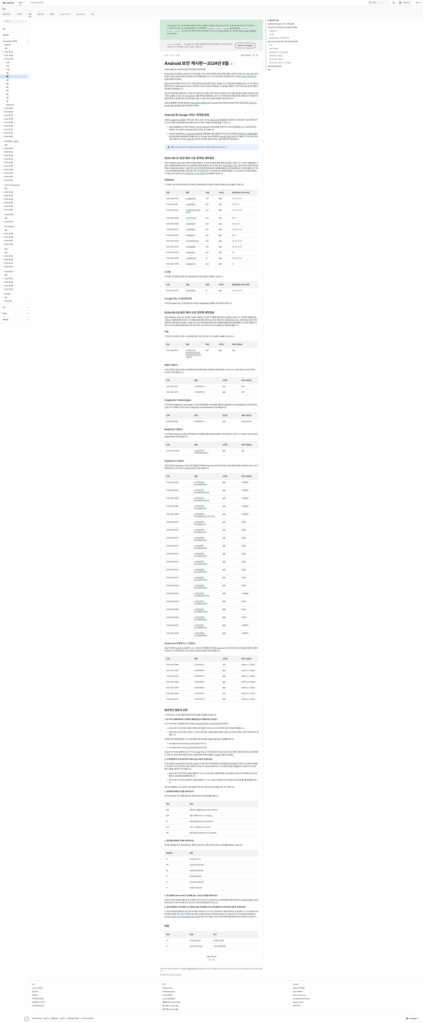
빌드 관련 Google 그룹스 (170, 1006)
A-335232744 (190, 264)
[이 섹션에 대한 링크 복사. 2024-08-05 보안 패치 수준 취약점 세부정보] (216, 312)
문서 (20, 3)
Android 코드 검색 (37, 3)
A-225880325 (191, 199)
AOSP (166, 55)
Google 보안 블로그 (169, 999)
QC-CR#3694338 (200, 635)
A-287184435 (190, 291)
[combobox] (379, 3)
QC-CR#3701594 (200, 492)
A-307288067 (191, 241)
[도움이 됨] (253, 55)
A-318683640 (190, 247)
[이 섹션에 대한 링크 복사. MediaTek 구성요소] (185, 429)
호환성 (52, 14)
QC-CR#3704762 (200, 588)
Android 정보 (36, 1018)
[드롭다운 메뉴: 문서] (25, 2)
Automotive (80, 14)
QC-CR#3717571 (200, 524)
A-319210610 (190, 210)
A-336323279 (190, 235)
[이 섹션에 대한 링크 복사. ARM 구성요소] (180, 365)
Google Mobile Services (301, 999)
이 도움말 (217, 755)
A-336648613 (190, 252)
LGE (179, 917)
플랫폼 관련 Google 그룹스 (171, 1002)
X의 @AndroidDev (168, 992)
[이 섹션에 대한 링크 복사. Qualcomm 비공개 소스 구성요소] (197, 643)
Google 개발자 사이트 (250, 900)
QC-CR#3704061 (200, 500)
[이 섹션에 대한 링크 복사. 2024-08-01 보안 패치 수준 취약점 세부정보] (216, 158)
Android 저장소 (37, 988)
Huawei (174, 917)
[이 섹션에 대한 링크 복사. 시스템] (172, 272)
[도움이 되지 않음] (257, 55)
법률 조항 (54, 1018)
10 (187, 357)
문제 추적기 (296, 1006)
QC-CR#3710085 (200, 548)
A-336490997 (191, 224)
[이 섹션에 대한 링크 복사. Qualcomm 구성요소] (186, 461)
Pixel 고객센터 (297, 992)
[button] (13, 35)
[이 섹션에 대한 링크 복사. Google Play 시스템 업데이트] (194, 298)
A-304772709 (191, 218)
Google (167, 917)
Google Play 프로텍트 (178, 120)
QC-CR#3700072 (200, 604)
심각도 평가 (189, 96)
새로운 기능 (6, 14)
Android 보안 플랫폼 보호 (199, 103)
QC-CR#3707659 (200, 508)
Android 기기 (65, 14)
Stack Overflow (298, 1002)
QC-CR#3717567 (200, 532)
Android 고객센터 (299, 988)
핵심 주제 (41, 14)
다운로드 (35, 995)
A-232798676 (190, 204)
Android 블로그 (167, 995)
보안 (30, 14)
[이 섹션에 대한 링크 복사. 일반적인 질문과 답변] (190, 710)
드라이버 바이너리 (38, 1006)
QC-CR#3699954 (200, 620)
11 (190, 357)
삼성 (197, 917)
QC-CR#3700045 (200, 612)
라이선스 (63, 1018)
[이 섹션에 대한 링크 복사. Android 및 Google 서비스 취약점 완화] (211, 115)
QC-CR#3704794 (200, 580)
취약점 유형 (227, 166)
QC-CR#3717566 (200, 540)
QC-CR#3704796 (200, 572)
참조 (93, 14)
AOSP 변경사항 (250, 31)
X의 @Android (167, 988)
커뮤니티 (46, 1018)
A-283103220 (191, 230)
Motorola (185, 917)
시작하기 (19, 14)
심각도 (234, 166)
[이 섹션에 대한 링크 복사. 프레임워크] (176, 180)
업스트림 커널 (190, 353)
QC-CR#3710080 (200, 564)
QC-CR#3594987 (200, 485)
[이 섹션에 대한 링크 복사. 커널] (170, 332)
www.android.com (299, 995)
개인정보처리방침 (73, 1018)
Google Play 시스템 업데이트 (195, 174)
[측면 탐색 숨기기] (26, 1019)
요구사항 (35, 992)
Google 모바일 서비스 (228, 136)
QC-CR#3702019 (200, 596)
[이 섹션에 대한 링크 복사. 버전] (171, 926)
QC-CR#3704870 (200, 516)
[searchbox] (15, 21)
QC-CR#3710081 (200, 556)
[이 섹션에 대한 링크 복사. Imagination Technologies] (193, 400)
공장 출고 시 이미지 (38, 1002)
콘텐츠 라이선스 (192, 969)
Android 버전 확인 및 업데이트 (206, 724)
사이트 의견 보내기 (87, 1018)
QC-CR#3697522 (200, 627)
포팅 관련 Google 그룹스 (170, 1009)
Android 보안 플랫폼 (217, 120)
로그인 (418, 3)
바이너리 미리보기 (38, 999)
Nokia (192, 917)
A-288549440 (191, 258)
